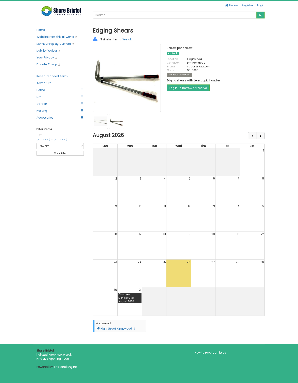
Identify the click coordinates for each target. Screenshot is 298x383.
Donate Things (47, 64)
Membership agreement (54, 44)
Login (261, 5)
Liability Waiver (47, 51)
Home (233, 5)
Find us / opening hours (53, 359)
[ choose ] (43, 139)
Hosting (41, 111)
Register (247, 5)
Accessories (44, 118)
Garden (41, 104)
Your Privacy (45, 57)
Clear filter (60, 153)
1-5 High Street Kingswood (114, 329)
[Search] (260, 15)
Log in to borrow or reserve (188, 88)
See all (126, 39)
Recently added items (52, 76)
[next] (260, 135)
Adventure (43, 83)
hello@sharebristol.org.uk (54, 355)
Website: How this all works (55, 37)
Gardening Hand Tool (179, 74)
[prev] (252, 135)
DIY (38, 97)
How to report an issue (210, 353)
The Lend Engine (65, 367)
